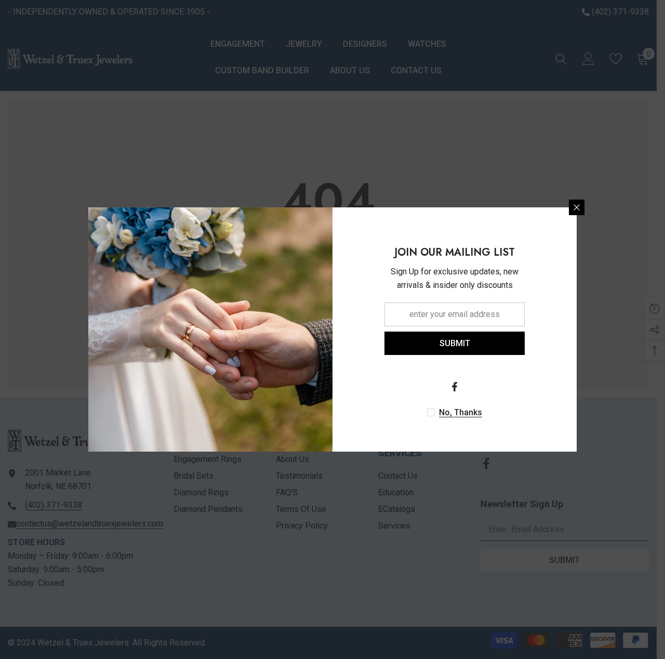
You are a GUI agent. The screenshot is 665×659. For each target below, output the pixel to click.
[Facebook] (455, 387)
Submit (455, 343)
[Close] (576, 207)
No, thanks (460, 412)
